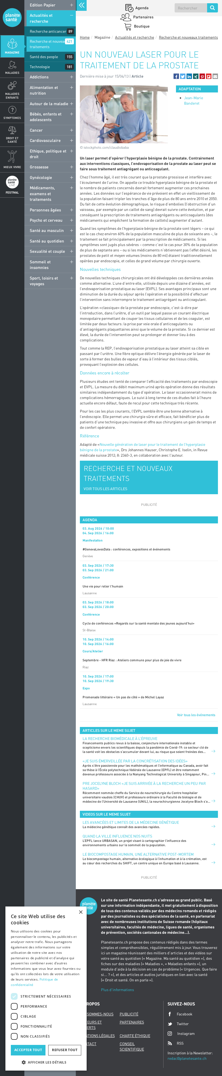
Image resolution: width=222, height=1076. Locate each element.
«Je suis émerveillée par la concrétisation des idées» (135, 761)
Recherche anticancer (48, 31)
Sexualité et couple (47, 251)
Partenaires (143, 17)
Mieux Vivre (12, 167)
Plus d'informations (117, 989)
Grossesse (39, 166)
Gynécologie (41, 177)
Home (85, 37)
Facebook (184, 1014)
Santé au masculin (47, 230)
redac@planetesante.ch (187, 1058)
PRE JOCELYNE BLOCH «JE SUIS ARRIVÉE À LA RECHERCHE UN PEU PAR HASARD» (144, 786)
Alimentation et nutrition (44, 90)
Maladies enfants (12, 95)
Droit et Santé (12, 139)
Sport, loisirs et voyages (44, 280)
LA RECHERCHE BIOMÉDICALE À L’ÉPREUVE (120, 738)
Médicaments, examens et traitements (42, 193)
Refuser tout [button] (64, 1050)
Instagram (186, 1033)
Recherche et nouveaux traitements (49, 44)
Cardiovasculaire (45, 140)
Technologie (40, 66)
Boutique (141, 26)
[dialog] (46, 988)
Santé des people (44, 56)
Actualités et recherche (41, 18)
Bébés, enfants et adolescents (45, 116)
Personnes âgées (45, 209)
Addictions (39, 76)
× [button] (81, 912)
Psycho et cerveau (46, 220)
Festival (12, 192)
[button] (176, 76)
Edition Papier (43, 4)
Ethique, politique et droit (48, 153)
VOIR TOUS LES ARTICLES (105, 488)
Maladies (12, 72)
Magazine (12, 52)
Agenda (141, 7)
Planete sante (12, 17)
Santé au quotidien (47, 240)
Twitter (183, 1023)
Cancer (36, 130)
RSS (180, 1043)
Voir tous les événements (196, 715)
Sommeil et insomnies (40, 264)
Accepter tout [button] (28, 1050)
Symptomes (12, 117)
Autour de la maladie (49, 103)
